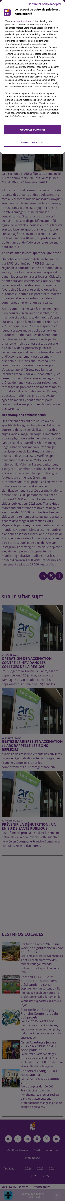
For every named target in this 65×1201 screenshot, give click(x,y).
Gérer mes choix (32, 142)
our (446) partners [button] (22, 21)
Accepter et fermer (32, 129)
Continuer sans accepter (44, 4)
